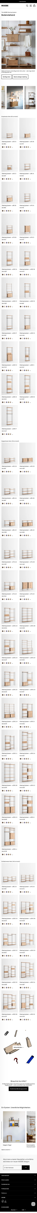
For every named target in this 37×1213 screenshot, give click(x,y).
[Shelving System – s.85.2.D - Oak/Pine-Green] (26, 535)
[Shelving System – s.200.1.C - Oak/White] (4, 306)
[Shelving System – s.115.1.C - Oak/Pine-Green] (26, 242)
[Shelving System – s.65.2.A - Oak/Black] (2, 471)
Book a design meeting (20, 77)
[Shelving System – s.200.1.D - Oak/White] (22, 306)
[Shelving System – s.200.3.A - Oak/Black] (2, 923)
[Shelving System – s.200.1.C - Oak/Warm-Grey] (10, 306)
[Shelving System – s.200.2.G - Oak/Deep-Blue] (24, 695)
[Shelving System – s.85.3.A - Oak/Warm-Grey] (10, 892)
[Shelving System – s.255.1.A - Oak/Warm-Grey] (10, 402)
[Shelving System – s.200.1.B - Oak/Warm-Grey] (28, 274)
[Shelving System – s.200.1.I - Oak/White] (22, 370)
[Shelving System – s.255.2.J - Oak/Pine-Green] (8, 854)
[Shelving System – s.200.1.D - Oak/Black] (20, 306)
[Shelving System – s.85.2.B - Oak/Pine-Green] (26, 503)
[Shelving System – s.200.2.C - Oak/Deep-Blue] (6, 663)
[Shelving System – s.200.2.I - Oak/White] (22, 726)
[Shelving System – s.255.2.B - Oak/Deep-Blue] (6, 790)
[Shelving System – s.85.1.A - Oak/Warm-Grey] (28, 179)
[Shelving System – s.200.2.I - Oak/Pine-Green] (26, 726)
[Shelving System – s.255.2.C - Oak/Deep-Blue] (24, 790)
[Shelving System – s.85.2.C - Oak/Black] (2, 535)
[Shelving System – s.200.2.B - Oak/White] (22, 631)
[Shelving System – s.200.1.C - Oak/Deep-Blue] (6, 306)
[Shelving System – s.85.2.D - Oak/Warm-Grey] (28, 535)
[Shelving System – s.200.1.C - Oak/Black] (2, 306)
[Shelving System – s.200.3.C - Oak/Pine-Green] (8, 955)
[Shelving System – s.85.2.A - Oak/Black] (2, 503)
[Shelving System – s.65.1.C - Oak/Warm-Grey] (10, 179)
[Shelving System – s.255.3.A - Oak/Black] (20, 987)
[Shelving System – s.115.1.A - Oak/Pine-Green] (26, 210)
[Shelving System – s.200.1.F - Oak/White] (4, 338)
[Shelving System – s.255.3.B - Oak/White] (4, 1019)
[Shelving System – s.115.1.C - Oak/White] (22, 242)
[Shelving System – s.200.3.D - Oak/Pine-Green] (26, 955)
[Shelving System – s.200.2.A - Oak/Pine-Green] (8, 631)
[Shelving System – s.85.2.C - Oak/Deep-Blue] (6, 535)
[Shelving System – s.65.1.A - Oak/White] (4, 147)
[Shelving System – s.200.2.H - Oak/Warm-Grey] (10, 726)
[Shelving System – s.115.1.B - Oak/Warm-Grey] (10, 242)
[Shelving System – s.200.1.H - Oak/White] (4, 370)
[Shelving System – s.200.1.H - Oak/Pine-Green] (8, 370)
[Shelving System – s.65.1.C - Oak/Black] (2, 179)
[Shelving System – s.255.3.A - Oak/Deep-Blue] (24, 987)
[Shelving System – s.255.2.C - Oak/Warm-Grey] (28, 790)
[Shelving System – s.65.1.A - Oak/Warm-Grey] (10, 147)
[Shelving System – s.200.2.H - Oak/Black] (2, 726)
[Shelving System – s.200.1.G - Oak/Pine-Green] (26, 338)
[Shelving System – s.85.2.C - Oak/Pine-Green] (8, 535)
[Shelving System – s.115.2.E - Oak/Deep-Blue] (24, 599)
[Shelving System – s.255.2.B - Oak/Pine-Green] (8, 790)
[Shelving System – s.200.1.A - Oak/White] (4, 274)
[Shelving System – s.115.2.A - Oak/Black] (2, 567)
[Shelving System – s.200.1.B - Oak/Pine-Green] (26, 274)
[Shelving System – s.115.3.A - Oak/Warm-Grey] (28, 892)
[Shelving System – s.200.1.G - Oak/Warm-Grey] (28, 338)
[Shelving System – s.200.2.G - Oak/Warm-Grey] (28, 695)
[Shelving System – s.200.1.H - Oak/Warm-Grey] (10, 370)
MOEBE (3, 1197)
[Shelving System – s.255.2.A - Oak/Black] (20, 758)
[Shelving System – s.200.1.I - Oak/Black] (20, 370)
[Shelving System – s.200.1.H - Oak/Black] (2, 370)
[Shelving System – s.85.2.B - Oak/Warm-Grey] (28, 503)
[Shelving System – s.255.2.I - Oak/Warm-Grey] (28, 822)
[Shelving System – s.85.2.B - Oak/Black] (20, 503)
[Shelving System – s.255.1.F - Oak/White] (4, 434)
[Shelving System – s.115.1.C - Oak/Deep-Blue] (24, 242)
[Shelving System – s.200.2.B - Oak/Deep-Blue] (24, 631)
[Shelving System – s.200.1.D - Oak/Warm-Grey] (28, 306)
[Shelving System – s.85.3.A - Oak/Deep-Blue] (6, 892)
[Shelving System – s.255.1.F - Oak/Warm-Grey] (10, 434)
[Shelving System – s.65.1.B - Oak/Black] (20, 147)
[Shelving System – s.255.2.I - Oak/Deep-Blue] (24, 822)
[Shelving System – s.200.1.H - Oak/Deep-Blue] (6, 370)
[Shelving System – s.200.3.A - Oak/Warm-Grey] (10, 923)
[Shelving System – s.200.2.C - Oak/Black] (2, 663)
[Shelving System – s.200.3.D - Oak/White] (22, 955)
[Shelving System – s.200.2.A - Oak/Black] (2, 631)
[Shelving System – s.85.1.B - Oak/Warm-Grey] (10, 210)
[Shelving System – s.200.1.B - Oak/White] (22, 274)
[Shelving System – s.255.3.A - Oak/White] (22, 987)
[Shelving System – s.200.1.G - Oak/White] (22, 338)
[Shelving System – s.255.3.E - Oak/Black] (20, 1019)
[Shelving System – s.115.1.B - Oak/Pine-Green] (8, 242)
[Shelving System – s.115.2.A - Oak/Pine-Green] (8, 567)
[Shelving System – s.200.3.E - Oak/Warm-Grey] (10, 987)
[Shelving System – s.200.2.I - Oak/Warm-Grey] (28, 726)
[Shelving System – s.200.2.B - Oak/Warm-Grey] (28, 631)
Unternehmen (5, 1175)
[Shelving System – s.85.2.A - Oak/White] (4, 503)
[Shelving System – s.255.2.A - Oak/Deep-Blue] (24, 758)
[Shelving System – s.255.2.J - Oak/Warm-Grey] (10, 854)
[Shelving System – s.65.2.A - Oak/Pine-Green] (8, 471)
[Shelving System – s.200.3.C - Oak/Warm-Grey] (10, 955)
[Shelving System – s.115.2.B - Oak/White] (22, 567)
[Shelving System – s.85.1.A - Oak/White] (22, 179)
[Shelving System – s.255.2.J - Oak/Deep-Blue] (6, 854)
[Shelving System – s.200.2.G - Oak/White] (22, 695)
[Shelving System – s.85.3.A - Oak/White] (4, 892)
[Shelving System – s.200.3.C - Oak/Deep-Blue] (6, 955)
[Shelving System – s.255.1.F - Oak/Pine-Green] (8, 434)
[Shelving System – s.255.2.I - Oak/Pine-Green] (26, 822)
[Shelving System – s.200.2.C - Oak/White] (4, 663)
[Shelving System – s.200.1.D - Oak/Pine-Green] (26, 306)
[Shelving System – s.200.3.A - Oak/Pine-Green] (8, 923)
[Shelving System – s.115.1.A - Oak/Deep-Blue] (24, 210)
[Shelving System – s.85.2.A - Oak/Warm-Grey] (10, 503)
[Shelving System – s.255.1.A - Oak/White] (4, 402)
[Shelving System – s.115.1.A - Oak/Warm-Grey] (28, 210)
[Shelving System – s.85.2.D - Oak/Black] (20, 535)
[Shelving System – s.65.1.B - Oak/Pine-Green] (26, 147)
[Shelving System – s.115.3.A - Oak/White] (22, 892)
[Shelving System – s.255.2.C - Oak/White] (22, 790)
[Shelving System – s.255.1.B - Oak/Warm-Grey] (28, 402)
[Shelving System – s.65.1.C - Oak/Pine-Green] (8, 179)
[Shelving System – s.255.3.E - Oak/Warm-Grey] (28, 1019)
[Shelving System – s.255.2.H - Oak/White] (4, 822)
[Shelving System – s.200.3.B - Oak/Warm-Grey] (28, 923)
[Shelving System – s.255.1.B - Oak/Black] (20, 402)
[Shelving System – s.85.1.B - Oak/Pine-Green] (8, 210)
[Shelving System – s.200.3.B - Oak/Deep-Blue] (24, 923)
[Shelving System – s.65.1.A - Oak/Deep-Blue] (6, 147)
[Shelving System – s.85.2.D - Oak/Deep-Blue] (24, 535)
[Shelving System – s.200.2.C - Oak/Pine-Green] (8, 663)
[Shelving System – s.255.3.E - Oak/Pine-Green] (26, 1019)
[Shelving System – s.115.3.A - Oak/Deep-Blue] (24, 892)
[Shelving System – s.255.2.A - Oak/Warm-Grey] (28, 758)
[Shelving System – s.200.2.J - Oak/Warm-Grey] (10, 758)
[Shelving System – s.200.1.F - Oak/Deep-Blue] (6, 338)
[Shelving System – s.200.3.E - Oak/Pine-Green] (8, 987)
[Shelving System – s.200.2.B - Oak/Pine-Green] (26, 631)
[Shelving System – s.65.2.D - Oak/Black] (20, 471)
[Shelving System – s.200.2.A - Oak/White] (4, 631)
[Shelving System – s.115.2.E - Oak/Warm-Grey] (28, 599)
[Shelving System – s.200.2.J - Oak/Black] (2, 758)
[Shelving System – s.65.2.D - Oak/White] (22, 471)
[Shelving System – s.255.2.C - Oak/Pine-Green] (26, 790)
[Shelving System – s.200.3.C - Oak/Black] (2, 955)
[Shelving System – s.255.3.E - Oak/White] (22, 1019)
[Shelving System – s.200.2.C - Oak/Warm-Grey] (10, 663)
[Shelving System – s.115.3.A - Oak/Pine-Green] (26, 892)
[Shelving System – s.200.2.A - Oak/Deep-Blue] (6, 631)
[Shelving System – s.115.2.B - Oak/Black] (20, 567)
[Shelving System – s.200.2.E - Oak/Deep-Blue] (6, 695)
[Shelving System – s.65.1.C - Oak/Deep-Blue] (6, 179)
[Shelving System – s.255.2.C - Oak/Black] (20, 790)
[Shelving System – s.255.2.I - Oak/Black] (20, 822)
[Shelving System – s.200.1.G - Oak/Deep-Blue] (24, 338)
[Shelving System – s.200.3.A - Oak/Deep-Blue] (6, 923)
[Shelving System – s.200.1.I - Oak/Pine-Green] (26, 370)
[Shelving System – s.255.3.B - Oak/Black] (2, 1019)
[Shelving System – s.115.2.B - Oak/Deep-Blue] (24, 567)
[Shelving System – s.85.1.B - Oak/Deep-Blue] (6, 210)
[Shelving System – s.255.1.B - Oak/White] (22, 402)
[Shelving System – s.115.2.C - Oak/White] (4, 599)
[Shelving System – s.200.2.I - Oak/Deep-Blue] (24, 726)
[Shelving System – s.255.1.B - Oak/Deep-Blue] (24, 402)
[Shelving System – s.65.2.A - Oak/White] (4, 471)
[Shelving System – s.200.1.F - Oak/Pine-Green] (8, 338)
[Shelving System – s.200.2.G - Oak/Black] (20, 695)
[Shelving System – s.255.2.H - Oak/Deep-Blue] (6, 822)
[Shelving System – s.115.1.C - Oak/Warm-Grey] (28, 242)
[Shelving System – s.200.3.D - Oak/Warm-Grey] (28, 955)
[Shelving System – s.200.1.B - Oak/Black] (20, 274)
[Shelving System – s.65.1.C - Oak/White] (4, 179)
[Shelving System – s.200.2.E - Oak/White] (4, 695)
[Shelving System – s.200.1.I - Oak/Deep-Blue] (24, 370)
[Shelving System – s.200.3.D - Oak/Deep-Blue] (24, 955)
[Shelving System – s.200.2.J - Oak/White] (4, 758)
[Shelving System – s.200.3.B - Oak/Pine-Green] (26, 923)
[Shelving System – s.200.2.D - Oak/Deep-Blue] (24, 663)
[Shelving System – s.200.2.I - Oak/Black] (20, 726)
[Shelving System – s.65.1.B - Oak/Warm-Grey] (28, 147)
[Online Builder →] (18, 1047)
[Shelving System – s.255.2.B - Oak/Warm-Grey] (10, 790)
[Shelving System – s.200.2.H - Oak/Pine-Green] (8, 726)
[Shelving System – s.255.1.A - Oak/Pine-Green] (8, 402)
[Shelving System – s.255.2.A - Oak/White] (22, 758)
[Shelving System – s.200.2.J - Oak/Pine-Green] (8, 758)
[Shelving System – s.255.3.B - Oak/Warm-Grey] (10, 1019)
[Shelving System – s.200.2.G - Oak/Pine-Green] (26, 695)
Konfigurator (6, 77)
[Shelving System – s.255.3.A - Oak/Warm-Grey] (28, 987)
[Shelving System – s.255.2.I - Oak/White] (22, 822)
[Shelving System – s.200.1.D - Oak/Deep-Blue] (24, 306)
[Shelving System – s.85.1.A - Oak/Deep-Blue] (24, 179)
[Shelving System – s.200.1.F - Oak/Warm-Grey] (10, 338)
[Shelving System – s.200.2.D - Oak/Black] (20, 663)
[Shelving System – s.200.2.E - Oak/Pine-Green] (8, 695)
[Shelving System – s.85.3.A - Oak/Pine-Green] (8, 892)
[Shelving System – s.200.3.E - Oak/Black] (2, 987)
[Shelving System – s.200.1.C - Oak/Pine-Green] (8, 306)
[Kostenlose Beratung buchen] (18, 1085)
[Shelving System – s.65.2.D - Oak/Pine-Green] (26, 471)
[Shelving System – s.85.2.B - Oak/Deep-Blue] (24, 503)
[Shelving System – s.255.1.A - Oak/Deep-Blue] (6, 402)
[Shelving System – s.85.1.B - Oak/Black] (2, 210)
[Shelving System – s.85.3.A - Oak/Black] (2, 892)
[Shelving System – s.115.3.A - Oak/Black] (20, 892)
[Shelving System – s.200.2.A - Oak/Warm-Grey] (10, 631)
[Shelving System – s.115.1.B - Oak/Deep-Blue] (6, 242)
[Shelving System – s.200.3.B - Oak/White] (22, 923)
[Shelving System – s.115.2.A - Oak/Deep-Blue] (6, 567)
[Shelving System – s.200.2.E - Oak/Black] (2, 695)
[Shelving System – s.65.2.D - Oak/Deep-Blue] (24, 471)
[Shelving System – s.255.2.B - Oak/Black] (2, 790)
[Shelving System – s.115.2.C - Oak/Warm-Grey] (10, 599)
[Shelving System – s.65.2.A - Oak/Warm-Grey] (10, 471)
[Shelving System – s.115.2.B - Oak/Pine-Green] (26, 567)
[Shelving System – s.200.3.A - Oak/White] (4, 923)
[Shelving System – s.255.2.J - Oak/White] (4, 854)
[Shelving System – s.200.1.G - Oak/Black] (20, 338)
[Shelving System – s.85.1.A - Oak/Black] (20, 179)
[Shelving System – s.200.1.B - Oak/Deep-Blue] (24, 274)
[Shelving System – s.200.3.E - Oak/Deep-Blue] (6, 987)
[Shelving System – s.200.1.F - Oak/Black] (2, 338)
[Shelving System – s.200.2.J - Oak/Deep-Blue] (6, 758)
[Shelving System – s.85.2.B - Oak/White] (22, 503)
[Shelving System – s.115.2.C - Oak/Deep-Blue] (6, 599)
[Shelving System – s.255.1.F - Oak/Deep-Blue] (6, 434)
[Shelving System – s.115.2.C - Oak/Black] (2, 599)
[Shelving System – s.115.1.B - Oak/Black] (2, 242)
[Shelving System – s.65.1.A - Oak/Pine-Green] (8, 147)
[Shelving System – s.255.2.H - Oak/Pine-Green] (8, 822)
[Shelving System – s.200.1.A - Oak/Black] (2, 274)
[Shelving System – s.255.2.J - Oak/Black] (2, 854)
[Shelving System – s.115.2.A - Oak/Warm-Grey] (10, 567)
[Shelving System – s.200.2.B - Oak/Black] (20, 631)
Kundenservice (5, 1184)
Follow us (4, 1193)
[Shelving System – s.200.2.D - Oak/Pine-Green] (26, 663)
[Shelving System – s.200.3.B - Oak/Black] (20, 923)
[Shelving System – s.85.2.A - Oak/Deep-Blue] (6, 503)
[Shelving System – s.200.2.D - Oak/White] (22, 663)
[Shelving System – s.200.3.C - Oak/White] (4, 955)
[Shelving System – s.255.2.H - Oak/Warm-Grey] (10, 822)
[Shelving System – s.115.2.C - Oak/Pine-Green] (8, 599)
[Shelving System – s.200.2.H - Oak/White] (4, 726)
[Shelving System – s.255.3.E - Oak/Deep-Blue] (24, 1019)
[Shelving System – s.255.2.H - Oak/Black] (2, 822)
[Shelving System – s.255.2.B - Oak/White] (4, 790)
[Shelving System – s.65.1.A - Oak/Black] (2, 147)
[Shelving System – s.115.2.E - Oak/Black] (20, 599)
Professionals (5, 1188)
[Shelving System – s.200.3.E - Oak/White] (4, 987)
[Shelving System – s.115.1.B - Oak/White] (4, 242)
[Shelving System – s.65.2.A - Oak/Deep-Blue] (6, 471)
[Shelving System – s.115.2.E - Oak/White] (22, 599)
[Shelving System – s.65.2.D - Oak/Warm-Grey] (28, 471)
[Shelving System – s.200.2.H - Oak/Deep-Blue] (6, 726)
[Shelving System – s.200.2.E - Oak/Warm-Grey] (10, 695)
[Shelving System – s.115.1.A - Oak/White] (22, 210)
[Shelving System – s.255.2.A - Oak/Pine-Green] (26, 758)
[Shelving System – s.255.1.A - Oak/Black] (2, 402)
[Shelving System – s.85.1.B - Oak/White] (4, 210)
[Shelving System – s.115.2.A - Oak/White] (4, 567)
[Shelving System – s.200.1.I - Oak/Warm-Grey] (28, 370)
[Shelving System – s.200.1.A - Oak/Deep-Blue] (6, 274)
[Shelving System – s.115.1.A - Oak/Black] (20, 210)
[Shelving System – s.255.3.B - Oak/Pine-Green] (8, 1019)
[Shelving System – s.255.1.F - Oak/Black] (2, 434)
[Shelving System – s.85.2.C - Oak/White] (4, 535)
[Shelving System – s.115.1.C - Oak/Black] (20, 242)
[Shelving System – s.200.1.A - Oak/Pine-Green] (8, 274)
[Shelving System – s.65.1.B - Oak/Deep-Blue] (24, 147)
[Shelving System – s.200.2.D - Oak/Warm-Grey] (28, 663)
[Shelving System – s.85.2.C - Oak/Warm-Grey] (10, 535)
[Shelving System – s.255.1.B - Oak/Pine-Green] (26, 402)
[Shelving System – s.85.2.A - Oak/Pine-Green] (8, 503)
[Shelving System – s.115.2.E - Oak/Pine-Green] (26, 599)
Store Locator (5, 1180)
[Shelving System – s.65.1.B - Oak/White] (22, 147)
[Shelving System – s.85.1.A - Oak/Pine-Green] (26, 179)
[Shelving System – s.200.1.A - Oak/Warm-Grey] (10, 274)
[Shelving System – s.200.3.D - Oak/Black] (20, 955)
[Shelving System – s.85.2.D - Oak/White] (22, 535)
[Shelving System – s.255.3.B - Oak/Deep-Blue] (6, 1019)
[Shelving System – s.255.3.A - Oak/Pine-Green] (26, 987)
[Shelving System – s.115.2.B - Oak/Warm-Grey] (28, 567)
